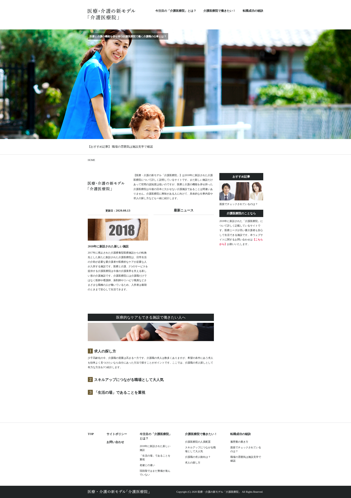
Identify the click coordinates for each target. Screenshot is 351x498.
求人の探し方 (105, 351)
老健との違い (147, 465)
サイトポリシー (117, 434)
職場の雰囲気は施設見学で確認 (132, 146)
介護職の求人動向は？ (198, 457)
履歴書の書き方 (239, 441)
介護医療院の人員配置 (198, 441)
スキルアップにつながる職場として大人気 (129, 380)
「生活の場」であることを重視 (119, 392)
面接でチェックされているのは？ (245, 449)
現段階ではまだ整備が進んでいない (155, 473)
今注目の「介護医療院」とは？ (175, 10)
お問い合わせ (115, 442)
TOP (91, 434)
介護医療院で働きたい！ (219, 10)
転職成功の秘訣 (253, 10)
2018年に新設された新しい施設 (155, 448)
